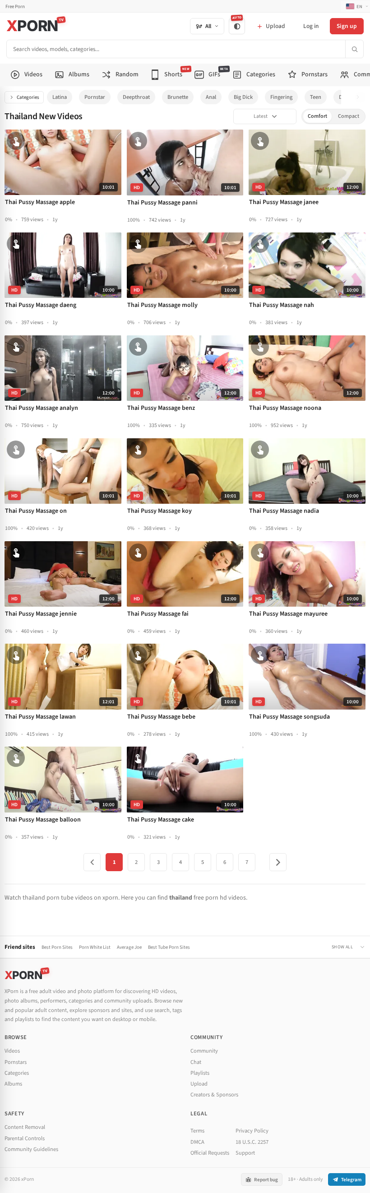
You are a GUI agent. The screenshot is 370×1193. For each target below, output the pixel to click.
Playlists (199, 1073)
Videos (12, 1051)
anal (211, 97)
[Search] (354, 49)
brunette (177, 97)
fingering (281, 97)
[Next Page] (278, 862)
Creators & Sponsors (214, 1095)
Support (245, 1153)
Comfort (317, 116)
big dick (243, 97)
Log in (311, 26)
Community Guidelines (31, 1149)
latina (59, 97)
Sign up (347, 26)
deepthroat (136, 97)
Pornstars (16, 1062)
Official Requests (209, 1153)
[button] (360, 97)
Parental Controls (25, 1138)
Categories (28, 97)
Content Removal (25, 1127)
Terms (197, 1131)
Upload (199, 1084)
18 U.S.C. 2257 (252, 1142)
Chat (195, 1062)
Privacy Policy (252, 1131)
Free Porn (15, 6)
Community (204, 1051)
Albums (13, 1084)
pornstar (94, 97)
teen (315, 97)
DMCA (197, 1142)
